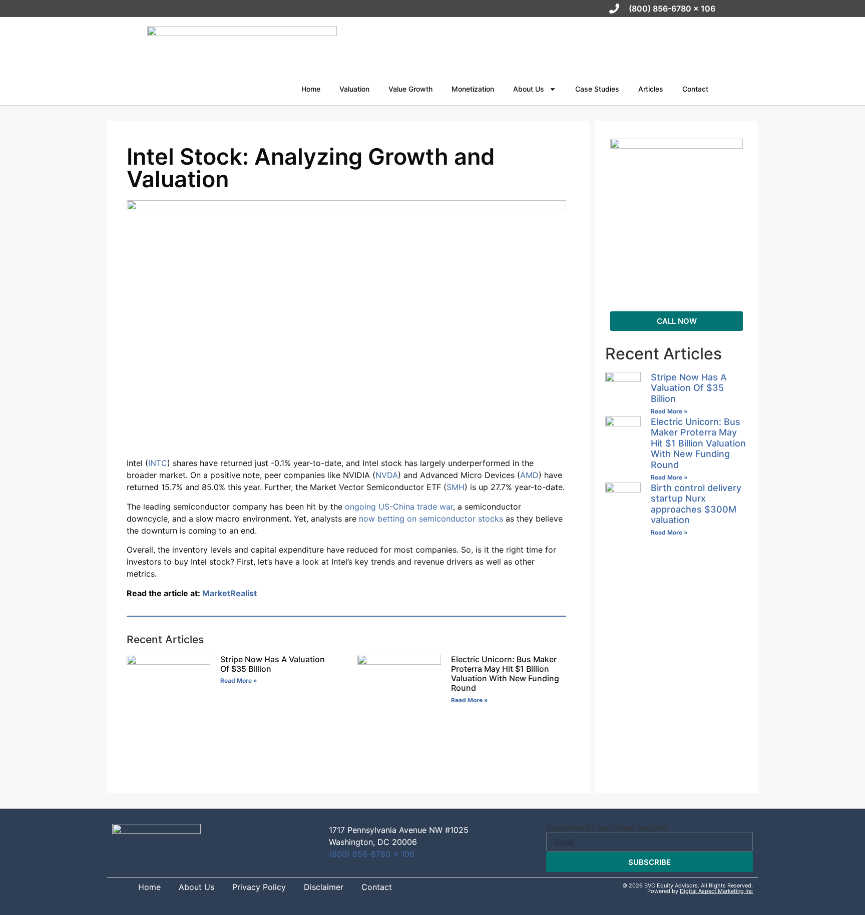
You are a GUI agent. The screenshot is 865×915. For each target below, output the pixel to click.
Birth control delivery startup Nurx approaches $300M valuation (696, 504)
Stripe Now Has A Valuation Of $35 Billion (272, 664)
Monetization (473, 89)
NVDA (386, 475)
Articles (650, 89)
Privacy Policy (259, 887)
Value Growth (410, 89)
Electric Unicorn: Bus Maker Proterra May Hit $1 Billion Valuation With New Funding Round (505, 673)
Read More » (238, 680)
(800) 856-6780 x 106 (371, 854)
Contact (695, 89)
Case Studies (597, 89)
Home (310, 89)
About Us (528, 89)
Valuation (354, 89)
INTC (157, 463)
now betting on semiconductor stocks (431, 519)
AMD (529, 475)
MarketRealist (229, 593)
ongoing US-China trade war (399, 507)
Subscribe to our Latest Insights (606, 828)
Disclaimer (323, 887)
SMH (456, 487)
